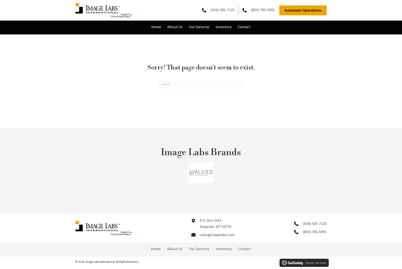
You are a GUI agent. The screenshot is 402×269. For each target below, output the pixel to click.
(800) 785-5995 (263, 10)
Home (156, 249)
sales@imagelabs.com (217, 235)
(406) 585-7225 (222, 10)
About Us (174, 249)
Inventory (224, 249)
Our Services (199, 249)
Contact (244, 249)
